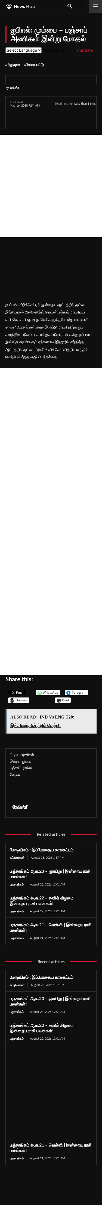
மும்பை (28, 768)
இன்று (14, 761)
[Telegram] (52, 120)
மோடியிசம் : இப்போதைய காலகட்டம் (41, 850)
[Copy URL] (78, 120)
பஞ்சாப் (15, 768)
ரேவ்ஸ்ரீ (14, 88)
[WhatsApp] (40, 120)
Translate (84, 50)
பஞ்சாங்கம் (17, 884)
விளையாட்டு (34, 65)
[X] (27, 120)
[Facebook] (15, 120)
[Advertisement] (51, 186)
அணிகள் (27, 755)
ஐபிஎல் (26, 761)
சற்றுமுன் (12, 65)
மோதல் (15, 774)
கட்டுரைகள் (17, 857)
